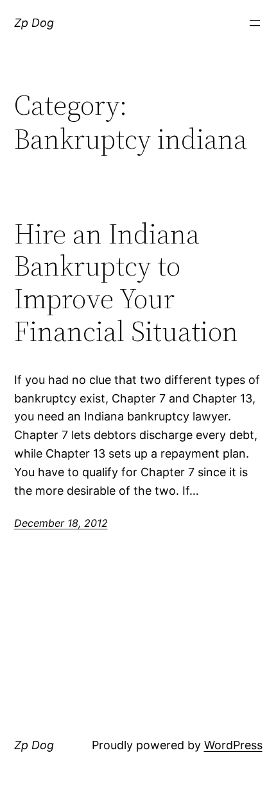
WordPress (233, 745)
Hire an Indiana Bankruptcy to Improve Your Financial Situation (126, 282)
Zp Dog (34, 22)
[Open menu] (255, 23)
